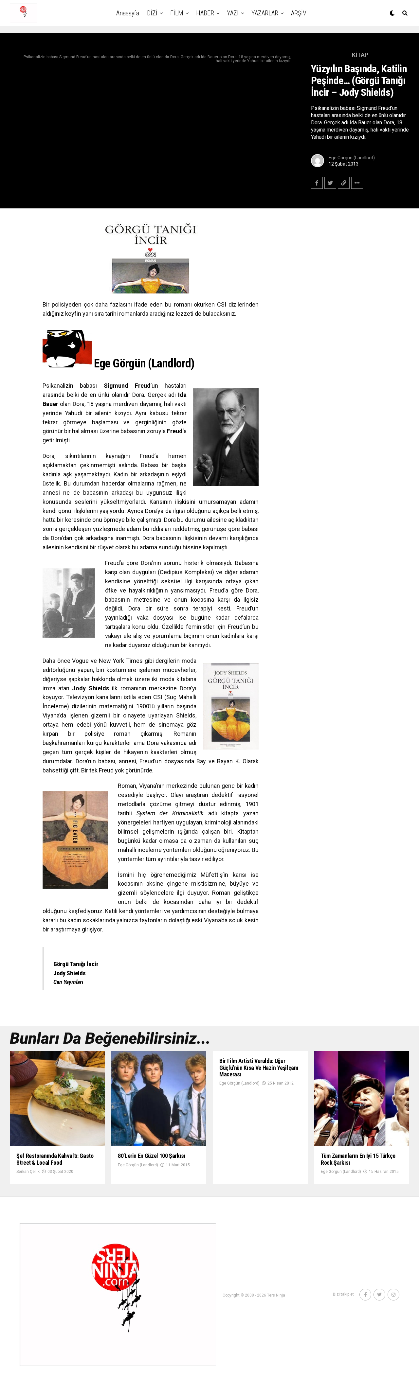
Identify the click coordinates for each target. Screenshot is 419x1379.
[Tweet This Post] (330, 183)
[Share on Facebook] (317, 183)
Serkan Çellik (28, 1171)
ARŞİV (298, 13)
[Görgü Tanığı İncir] (151, 257)
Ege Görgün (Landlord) (352, 157)
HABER (205, 13)
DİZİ (152, 13)
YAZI (233, 13)
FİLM (176, 13)
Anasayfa (127, 13)
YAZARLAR (264, 13)
